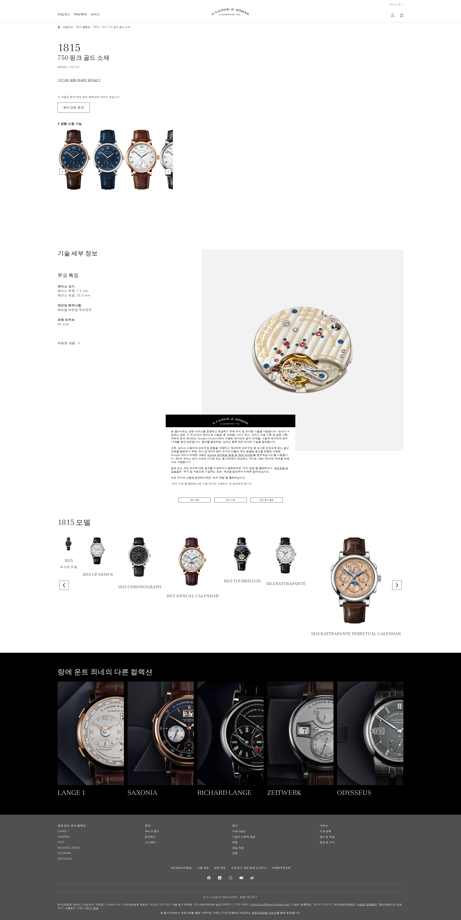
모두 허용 (194, 500)
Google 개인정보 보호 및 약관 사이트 (229, 455)
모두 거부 (230, 500)
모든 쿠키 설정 (266, 500)
